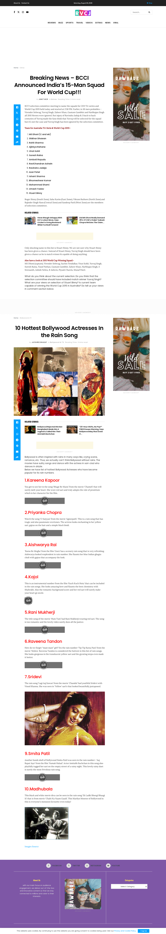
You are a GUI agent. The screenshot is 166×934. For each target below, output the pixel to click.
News (107, 22)
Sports (69, 22)
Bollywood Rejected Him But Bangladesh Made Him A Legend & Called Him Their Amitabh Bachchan (49, 430)
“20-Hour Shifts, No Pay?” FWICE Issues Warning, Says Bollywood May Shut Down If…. (91, 430)
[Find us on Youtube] (27, 12)
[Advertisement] (83, 46)
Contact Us (25, 3)
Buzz (60, 22)
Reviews (52, 22)
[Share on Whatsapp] (17, 119)
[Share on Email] (17, 136)
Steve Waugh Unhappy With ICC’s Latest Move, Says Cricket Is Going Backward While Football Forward (49, 221)
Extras (98, 22)
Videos (89, 22)
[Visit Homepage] (83, 12)
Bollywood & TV (25, 318)
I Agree (143, 931)
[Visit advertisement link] (131, 104)
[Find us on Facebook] (14, 12)
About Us (17, 3)
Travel (79, 22)
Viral (115, 22)
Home (16, 68)
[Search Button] (149, 12)
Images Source (32, 846)
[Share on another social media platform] (17, 142)
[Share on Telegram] (17, 125)
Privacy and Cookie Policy (125, 931)
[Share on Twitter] (17, 113)
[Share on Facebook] (17, 107)
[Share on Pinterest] (17, 131)
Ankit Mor (43, 99)
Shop (150, 3)
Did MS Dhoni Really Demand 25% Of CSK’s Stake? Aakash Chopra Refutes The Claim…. (92, 220)
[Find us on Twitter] (18, 12)
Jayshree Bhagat (39, 342)
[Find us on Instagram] (23, 12)
